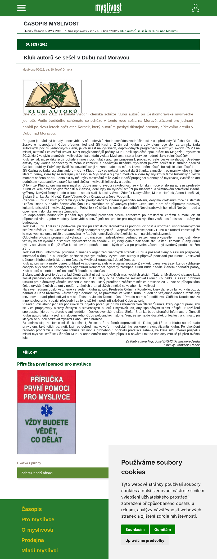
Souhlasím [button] (135, 529)
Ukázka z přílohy (29, 463)
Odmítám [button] (162, 529)
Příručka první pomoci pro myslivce (54, 364)
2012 (93, 31)
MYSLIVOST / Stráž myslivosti (67, 31)
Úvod (27, 31)
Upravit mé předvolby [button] (144, 540)
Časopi (39, 31)
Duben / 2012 (108, 31)
